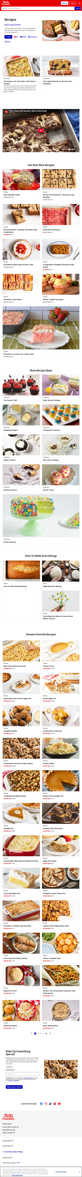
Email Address (10, 1070)
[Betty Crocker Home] (6, 3)
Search (78, 8)
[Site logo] (10, 1117)
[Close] (79, 1171)
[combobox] (39, 8)
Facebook (33, 37)
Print (8, 41)
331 (46, 1033)
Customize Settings (60, 1171)
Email (24, 37)
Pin (17, 37)
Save (9, 37)
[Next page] (50, 1033)
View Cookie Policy (17, 1175)
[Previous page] (32, 1033)
